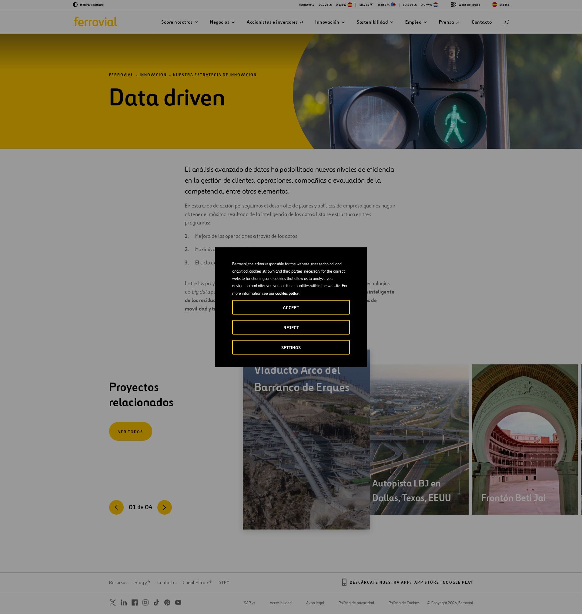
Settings (291, 347)
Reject (291, 327)
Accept (291, 307)
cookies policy (287, 293)
